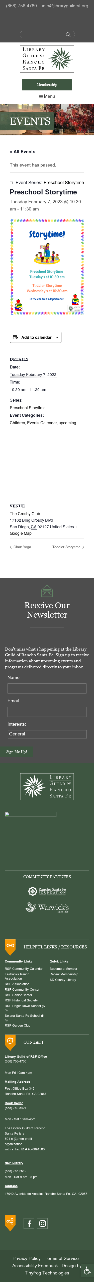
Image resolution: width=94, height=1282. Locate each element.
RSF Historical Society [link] (21, 1000)
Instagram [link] (42, 1223)
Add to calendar (36, 337)
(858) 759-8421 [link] (15, 1108)
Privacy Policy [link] (27, 1259)
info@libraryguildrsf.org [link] (65, 6)
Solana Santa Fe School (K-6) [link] (25, 1018)
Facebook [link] (29, 1223)
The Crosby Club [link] (25, 513)
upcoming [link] (67, 422)
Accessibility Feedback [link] (35, 1266)
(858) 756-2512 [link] (15, 1171)
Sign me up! (16, 752)
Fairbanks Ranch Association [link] (17, 976)
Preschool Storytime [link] (28, 407)
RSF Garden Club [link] (17, 1025)
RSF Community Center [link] (22, 989)
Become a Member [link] (63, 969)
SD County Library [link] (63, 980)
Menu (49, 96)
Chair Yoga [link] (22, 546)
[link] (87, 1270)
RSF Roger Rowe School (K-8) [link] (25, 1008)
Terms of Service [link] (62, 1259)
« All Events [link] (22, 151)
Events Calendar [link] (42, 422)
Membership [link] (47, 84)
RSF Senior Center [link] (18, 995)
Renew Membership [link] (64, 974)
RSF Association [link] (17, 984)
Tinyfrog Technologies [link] (47, 1273)
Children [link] (17, 422)
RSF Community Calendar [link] (24, 969)
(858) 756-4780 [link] (21, 6)
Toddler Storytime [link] (66, 546)
